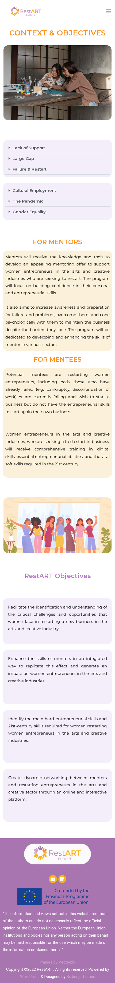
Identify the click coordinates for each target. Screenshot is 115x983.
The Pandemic (28, 201)
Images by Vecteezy (57, 962)
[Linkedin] (62, 879)
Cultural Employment (34, 190)
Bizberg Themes (81, 976)
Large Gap (23, 158)
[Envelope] (53, 879)
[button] (57, 148)
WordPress (30, 976)
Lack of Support (29, 147)
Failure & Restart (30, 169)
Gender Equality (29, 211)
